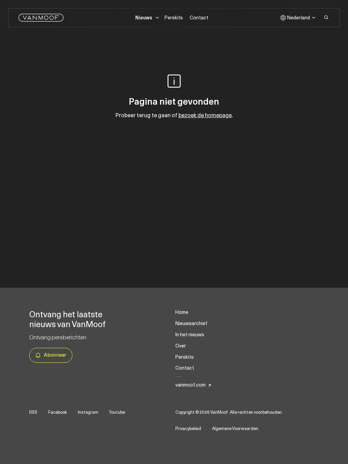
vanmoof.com (190, 385)
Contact (199, 18)
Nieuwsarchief (191, 323)
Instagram (88, 412)
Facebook (57, 412)
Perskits (173, 18)
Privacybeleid (188, 428)
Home (181, 312)
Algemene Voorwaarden (235, 428)
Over (180, 345)
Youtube (117, 412)
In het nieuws (189, 334)
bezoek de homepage (205, 115)
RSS (33, 412)
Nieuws (143, 18)
